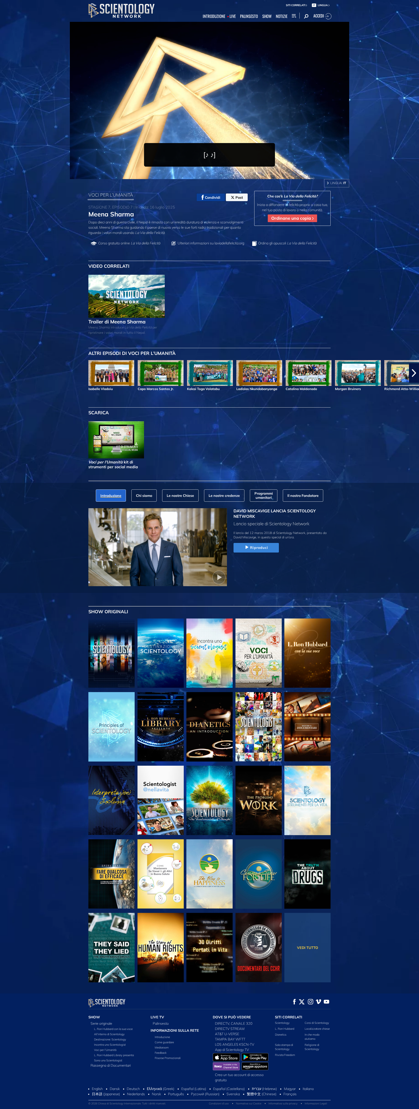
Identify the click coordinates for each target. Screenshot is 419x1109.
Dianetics (280, 1034)
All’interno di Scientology (109, 1034)
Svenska (233, 1094)
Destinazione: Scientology (110, 1039)
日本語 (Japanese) (106, 1094)
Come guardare (164, 1042)
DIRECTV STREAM (230, 1028)
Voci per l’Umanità (105, 1050)
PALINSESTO (249, 16)
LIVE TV (157, 1017)
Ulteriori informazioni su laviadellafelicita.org (211, 243)
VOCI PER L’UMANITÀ (110, 195)
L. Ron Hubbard (284, 1028)
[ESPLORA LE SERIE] (111, 653)
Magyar (290, 1089)
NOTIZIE (281, 16)
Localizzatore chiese (317, 1028)
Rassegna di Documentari (111, 1065)
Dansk (115, 1089)
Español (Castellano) (229, 1089)
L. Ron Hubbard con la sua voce (113, 1029)
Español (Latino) (193, 1089)
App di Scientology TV (232, 1049)
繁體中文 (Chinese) (261, 1094)
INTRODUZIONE (214, 16)
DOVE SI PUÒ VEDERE (232, 1017)
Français (290, 1094)
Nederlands (136, 1094)
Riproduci (259, 547)
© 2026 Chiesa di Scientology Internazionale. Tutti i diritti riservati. (127, 1103)
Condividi (212, 197)
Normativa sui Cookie (248, 1103)
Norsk (156, 1094)
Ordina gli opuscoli (287, 243)
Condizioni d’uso (219, 1103)
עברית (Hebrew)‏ (264, 1089)
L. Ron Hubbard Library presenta (114, 1055)
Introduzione (162, 1037)
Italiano (308, 1089)
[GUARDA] (111, 727)
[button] (5, 373)
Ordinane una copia (291, 218)
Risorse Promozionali (168, 1058)
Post (239, 197)
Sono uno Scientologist (108, 1060)
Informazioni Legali (316, 1103)
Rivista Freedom (285, 1055)
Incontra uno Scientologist (110, 1044)
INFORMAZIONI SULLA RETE (175, 1030)
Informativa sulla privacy (282, 1103)
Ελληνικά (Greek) (160, 1089)
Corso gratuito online (129, 243)
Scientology (282, 1022)
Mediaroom (162, 1047)
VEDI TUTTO (307, 947)
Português (176, 1094)
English (97, 1089)
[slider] (219, 174)
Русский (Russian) (205, 1094)
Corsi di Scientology (317, 1022)
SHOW (266, 16)
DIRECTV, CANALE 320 (233, 1023)
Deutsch (133, 1089)
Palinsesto (161, 1023)
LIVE (233, 16)
